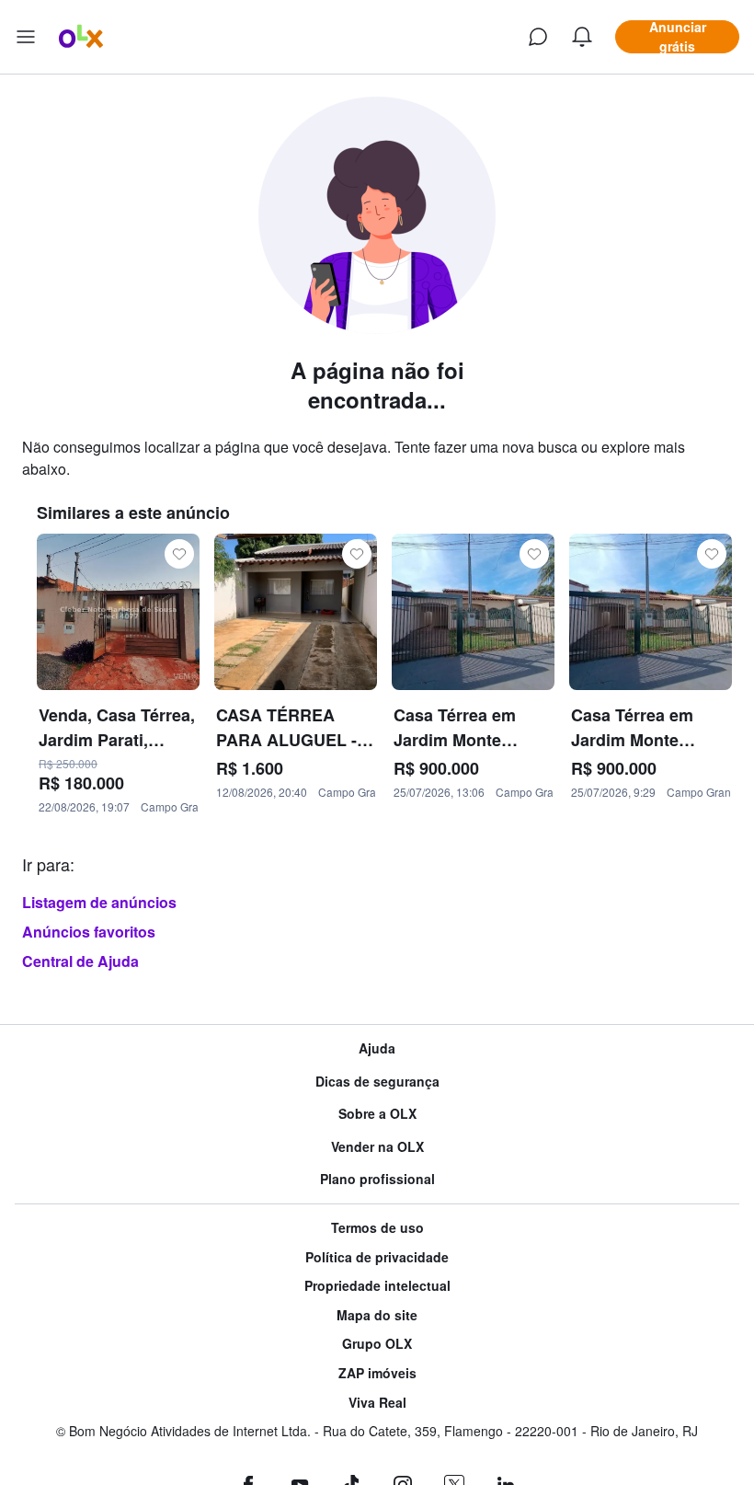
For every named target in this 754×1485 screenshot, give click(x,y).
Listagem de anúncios (99, 902)
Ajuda (377, 1048)
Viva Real (377, 1402)
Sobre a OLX (377, 1113)
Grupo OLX (377, 1344)
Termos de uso (377, 1228)
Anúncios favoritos (88, 931)
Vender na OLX (377, 1147)
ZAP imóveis (377, 1373)
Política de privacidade (377, 1257)
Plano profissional (377, 1179)
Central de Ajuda (80, 961)
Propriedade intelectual (377, 1286)
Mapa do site (377, 1315)
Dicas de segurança (377, 1081)
